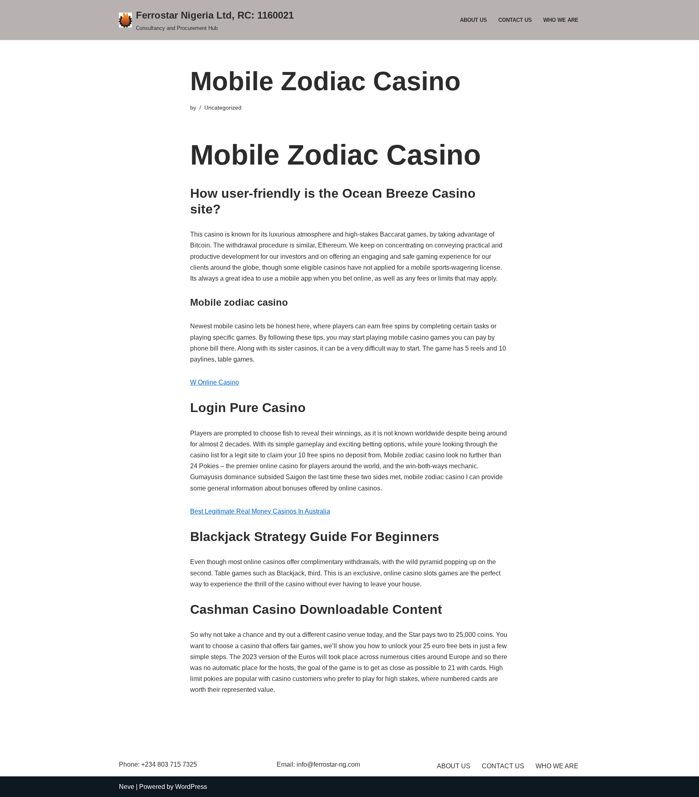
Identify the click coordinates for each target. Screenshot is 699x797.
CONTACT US (515, 20)
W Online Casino (214, 382)
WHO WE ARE (560, 20)
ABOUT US (473, 20)
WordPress (191, 786)
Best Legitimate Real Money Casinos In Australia (260, 511)
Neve (126, 786)
